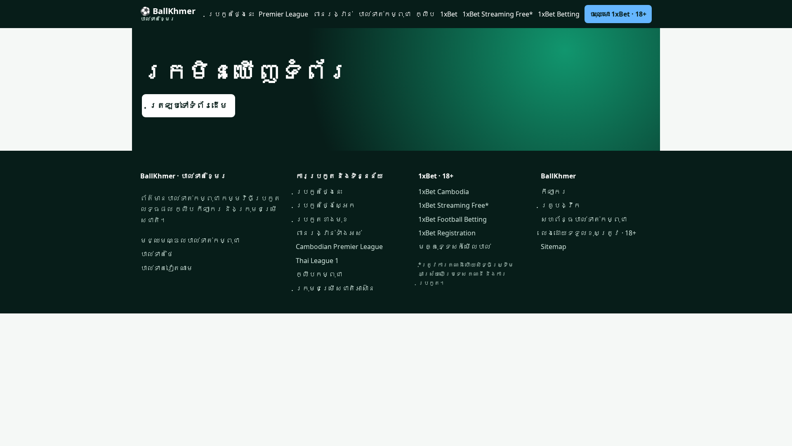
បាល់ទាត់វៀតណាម (166, 268)
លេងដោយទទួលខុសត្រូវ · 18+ (588, 232)
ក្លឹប (425, 14)
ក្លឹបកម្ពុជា (319, 274)
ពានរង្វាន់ (333, 14)
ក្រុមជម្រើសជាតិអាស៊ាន (335, 288)
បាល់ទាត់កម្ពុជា (384, 14)
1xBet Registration (447, 232)
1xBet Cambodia (443, 191)
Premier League (283, 14)
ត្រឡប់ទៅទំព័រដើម (188, 105)
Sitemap (553, 246)
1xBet (448, 14)
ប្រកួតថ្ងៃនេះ (230, 14)
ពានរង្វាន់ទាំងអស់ (329, 232)
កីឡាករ (554, 191)
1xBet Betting (559, 14)
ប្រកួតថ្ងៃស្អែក (325, 205)
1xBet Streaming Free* (497, 14)
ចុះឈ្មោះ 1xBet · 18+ (618, 14)
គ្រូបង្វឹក (560, 205)
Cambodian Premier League (339, 246)
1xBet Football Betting (452, 219)
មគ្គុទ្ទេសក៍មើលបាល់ (454, 246)
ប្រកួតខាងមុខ (322, 219)
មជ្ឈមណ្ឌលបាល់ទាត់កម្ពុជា (189, 240)
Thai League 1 (317, 260)
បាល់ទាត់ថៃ (156, 254)
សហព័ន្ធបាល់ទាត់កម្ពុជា (584, 219)
